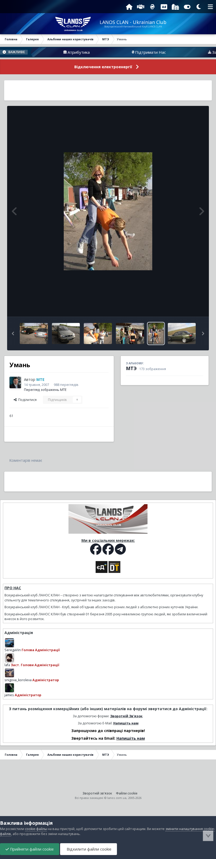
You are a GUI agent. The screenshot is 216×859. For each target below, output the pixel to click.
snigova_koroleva (18, 680)
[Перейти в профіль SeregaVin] (9, 642)
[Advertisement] (108, 90)
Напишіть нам (126, 723)
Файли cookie (127, 793)
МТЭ (131, 368)
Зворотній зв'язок (97, 793)
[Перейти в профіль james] (9, 687)
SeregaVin (12, 650)
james (9, 695)
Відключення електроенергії (103, 66)
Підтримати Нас (136, 52)
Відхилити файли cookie (88, 849)
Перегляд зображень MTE (45, 389)
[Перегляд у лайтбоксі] (108, 211)
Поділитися (27, 399)
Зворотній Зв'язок (126, 716)
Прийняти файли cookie (31, 849)
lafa (7, 665)
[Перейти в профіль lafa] (9, 657)
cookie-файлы (36, 829)
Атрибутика (64, 52)
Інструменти (186, 307)
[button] (13, 333)
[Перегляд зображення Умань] (34, 333)
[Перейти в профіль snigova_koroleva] (9, 672)
